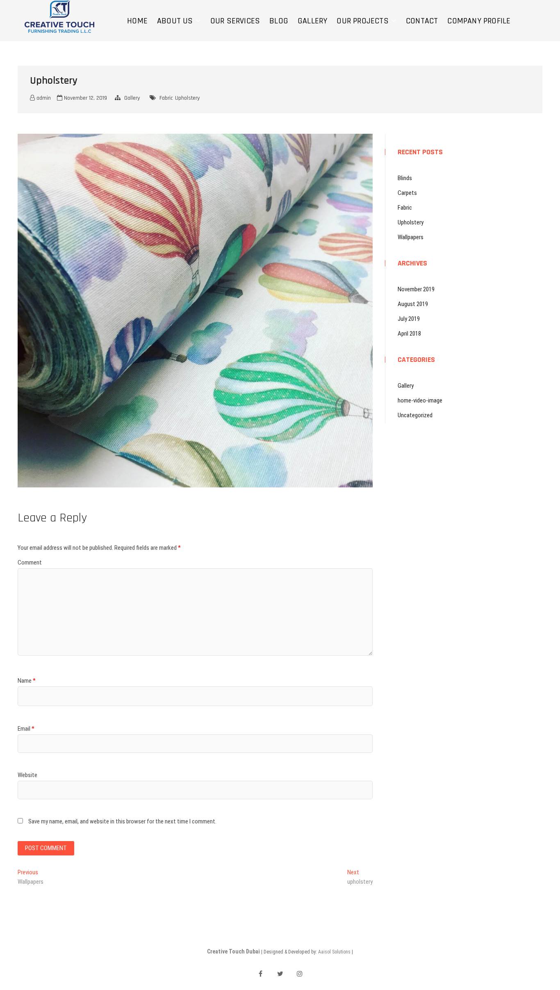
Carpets (407, 193)
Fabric (166, 98)
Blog (278, 21)
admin (43, 98)
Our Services (235, 21)
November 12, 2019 (84, 98)
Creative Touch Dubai (233, 951)
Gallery (312, 21)
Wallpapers (410, 237)
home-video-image (420, 400)
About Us (175, 21)
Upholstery (187, 98)
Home (137, 21)
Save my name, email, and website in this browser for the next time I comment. (122, 821)
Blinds (405, 178)
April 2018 (409, 333)
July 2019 (409, 318)
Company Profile (478, 21)
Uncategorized (415, 415)
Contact (422, 21)
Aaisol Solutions (334, 952)
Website (27, 775)
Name (27, 680)
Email (26, 728)
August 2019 (413, 304)
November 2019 (416, 289)
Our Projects (362, 21)
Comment (30, 562)
